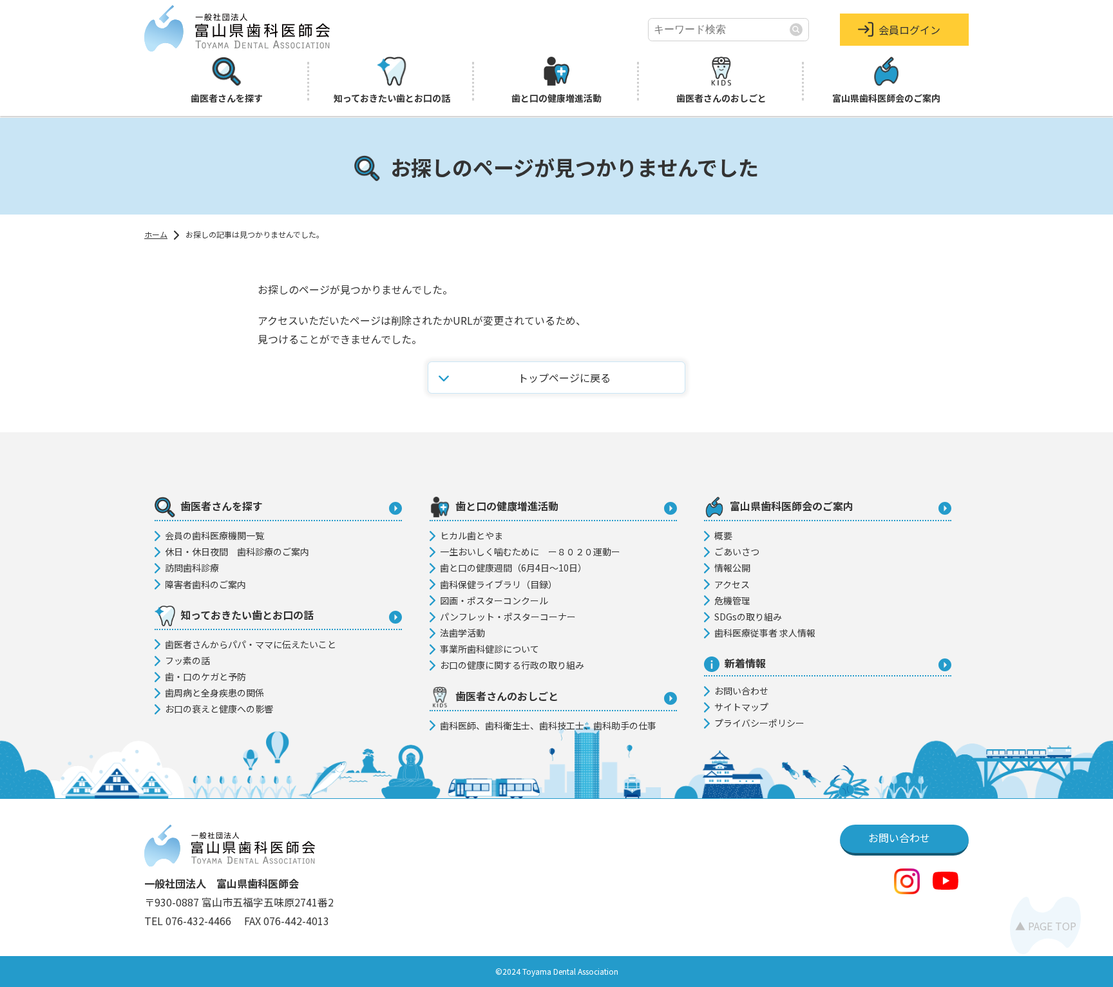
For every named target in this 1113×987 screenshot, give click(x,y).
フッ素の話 (187, 660)
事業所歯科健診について (489, 648)
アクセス (732, 584)
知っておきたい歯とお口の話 (392, 97)
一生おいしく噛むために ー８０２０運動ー (530, 551)
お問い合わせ (741, 690)
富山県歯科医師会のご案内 (886, 97)
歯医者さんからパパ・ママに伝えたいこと (250, 644)
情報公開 (732, 567)
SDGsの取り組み (748, 616)
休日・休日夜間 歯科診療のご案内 (237, 551)
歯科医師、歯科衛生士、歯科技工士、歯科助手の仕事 (548, 725)
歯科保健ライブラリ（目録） (498, 584)
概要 (723, 535)
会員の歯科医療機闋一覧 (214, 535)
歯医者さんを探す (227, 97)
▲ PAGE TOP (1045, 926)
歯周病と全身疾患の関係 (214, 692)
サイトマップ (741, 706)
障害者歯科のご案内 (205, 584)
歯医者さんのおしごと (721, 97)
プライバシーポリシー (759, 722)
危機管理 (732, 600)
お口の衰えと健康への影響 (219, 708)
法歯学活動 (462, 632)
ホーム (155, 234)
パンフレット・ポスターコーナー (508, 616)
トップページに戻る (564, 377)
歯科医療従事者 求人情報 (764, 632)
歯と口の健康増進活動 (556, 97)
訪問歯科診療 (192, 567)
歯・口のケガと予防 (205, 676)
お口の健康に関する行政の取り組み (512, 664)
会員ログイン (909, 29)
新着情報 (745, 663)
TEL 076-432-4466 (189, 920)
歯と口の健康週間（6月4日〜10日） (513, 567)
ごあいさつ (736, 551)
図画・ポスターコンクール (494, 600)
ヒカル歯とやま (471, 535)
